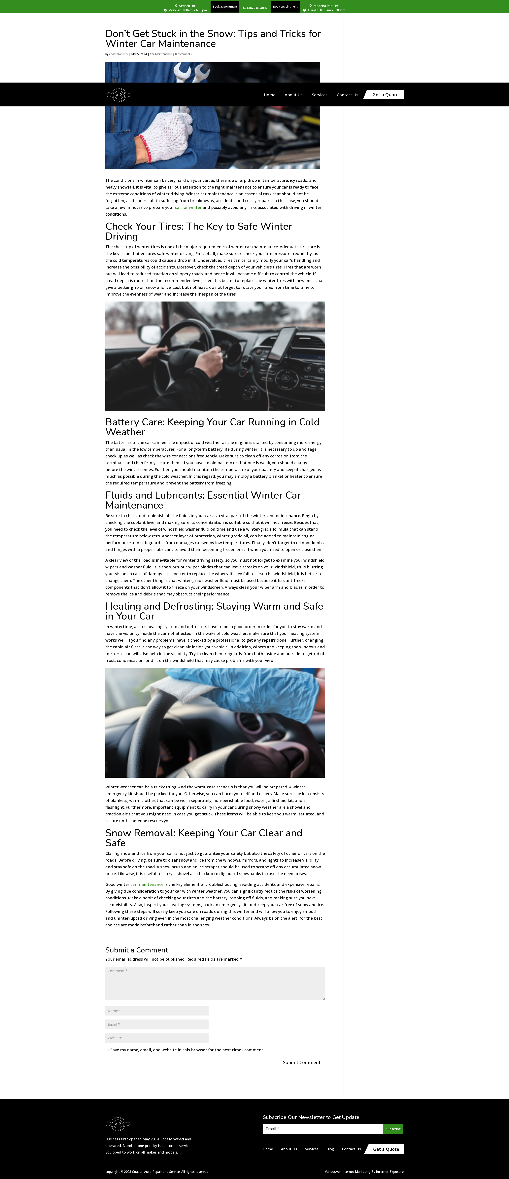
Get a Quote (386, 94)
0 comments (183, 54)
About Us (294, 95)
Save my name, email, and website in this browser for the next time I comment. (187, 1050)
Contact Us (347, 95)
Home (269, 95)
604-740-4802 (257, 8)
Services (319, 95)
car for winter (188, 207)
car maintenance (146, 884)
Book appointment (225, 6)
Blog (330, 1149)
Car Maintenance (161, 54)
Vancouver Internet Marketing (348, 1171)
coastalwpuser (118, 54)
